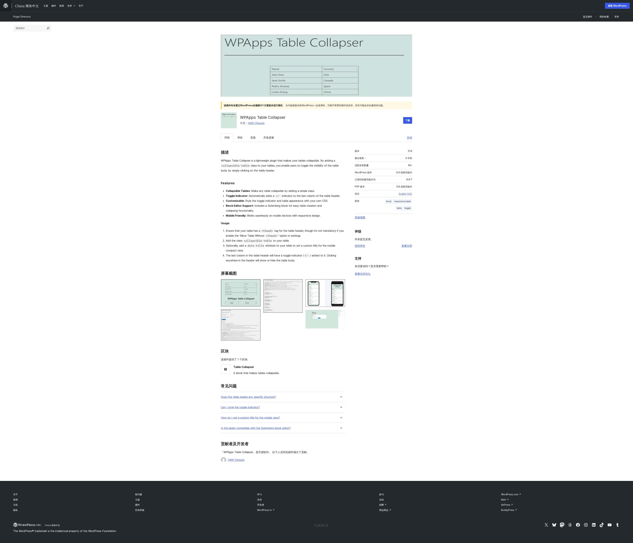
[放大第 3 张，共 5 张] (298, 283)
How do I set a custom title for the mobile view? (250, 417)
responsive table (402, 201)
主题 (137, 499)
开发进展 (268, 137)
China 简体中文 (52, 525)
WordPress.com (511, 494)
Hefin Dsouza (256, 123)
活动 (381, 499)
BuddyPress (509, 510)
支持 (409, 137)
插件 (137, 504)
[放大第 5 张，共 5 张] (340, 314)
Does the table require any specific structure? (248, 397)
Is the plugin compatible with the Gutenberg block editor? (256, 428)
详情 (227, 137)
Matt (505, 499)
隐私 (15, 510)
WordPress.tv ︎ (266, 510)
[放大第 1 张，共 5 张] (256, 283)
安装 (253, 137)
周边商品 (385, 510)
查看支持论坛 (363, 273)
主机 (15, 504)
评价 (240, 137)
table (399, 208)
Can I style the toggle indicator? (240, 407)
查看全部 (407, 245)
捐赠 (383, 504)
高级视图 (360, 217)
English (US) (405, 193)
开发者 (260, 504)
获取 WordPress (617, 5)
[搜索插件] (48, 28)
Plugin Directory (22, 16)
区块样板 (139, 510)
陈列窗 (138, 494)
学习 (259, 494)
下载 (407, 120)
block (389, 201)
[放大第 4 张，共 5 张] (340, 283)
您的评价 (360, 245)
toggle (407, 208)
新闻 (15, 499)
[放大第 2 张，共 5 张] (256, 313)
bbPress (507, 504)
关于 (15, 494)
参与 (381, 494)
